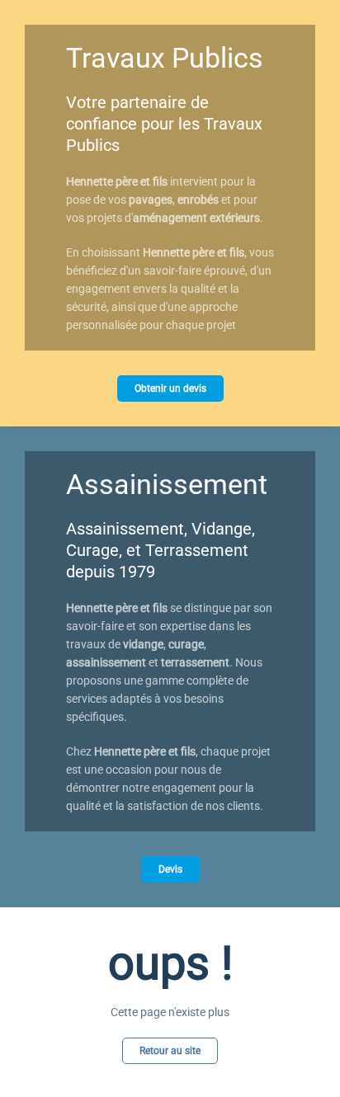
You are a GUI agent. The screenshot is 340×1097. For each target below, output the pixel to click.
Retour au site (170, 1051)
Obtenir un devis (170, 388)
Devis (170, 869)
